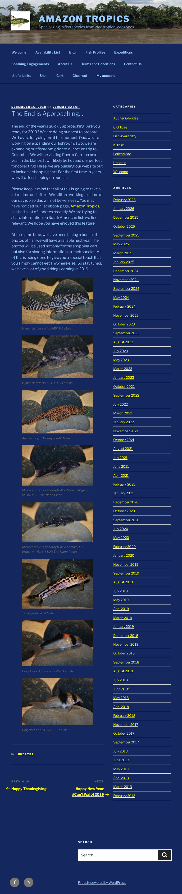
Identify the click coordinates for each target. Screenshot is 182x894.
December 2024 (125, 271)
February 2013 (124, 796)
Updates (26, 754)
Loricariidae (122, 154)
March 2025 (122, 253)
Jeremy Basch (66, 106)
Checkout (80, 76)
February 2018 (124, 715)
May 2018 (121, 698)
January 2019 (123, 626)
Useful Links (21, 76)
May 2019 (121, 600)
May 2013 (121, 769)
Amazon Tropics (84, 19)
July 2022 (120, 404)
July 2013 (120, 751)
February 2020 (124, 547)
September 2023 (126, 333)
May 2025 (121, 244)
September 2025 (126, 235)
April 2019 (121, 609)
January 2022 (123, 422)
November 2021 (125, 431)
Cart (60, 76)
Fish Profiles (95, 52)
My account (105, 76)
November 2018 (125, 644)
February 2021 (124, 484)
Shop (43, 76)
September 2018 (126, 662)
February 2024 (124, 306)
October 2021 (123, 440)
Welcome (18, 52)
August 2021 (123, 449)
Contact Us (132, 64)
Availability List (47, 52)
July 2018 (120, 680)
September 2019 (126, 573)
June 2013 (121, 760)
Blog (73, 52)
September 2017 (126, 742)
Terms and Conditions (98, 64)
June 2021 (121, 466)
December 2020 (126, 502)
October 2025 (124, 226)
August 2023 (123, 342)
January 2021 (123, 493)
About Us (65, 64)
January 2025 (123, 262)
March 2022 (122, 413)
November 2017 (125, 724)
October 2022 (124, 386)
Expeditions (123, 52)
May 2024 (121, 297)
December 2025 (125, 217)
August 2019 (123, 582)
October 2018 (124, 653)
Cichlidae (120, 127)
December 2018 (125, 636)
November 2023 (126, 315)
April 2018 (121, 707)
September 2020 (126, 520)
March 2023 (122, 369)
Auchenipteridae (125, 118)
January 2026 (123, 208)
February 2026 (124, 200)
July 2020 (120, 529)
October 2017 (123, 733)
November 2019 (125, 564)
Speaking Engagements (30, 64)
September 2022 (126, 395)
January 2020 (123, 555)
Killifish (118, 145)
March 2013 (122, 787)
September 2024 (126, 288)
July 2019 (120, 591)
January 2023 (123, 377)
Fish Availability (124, 136)
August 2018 (123, 671)
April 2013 (121, 778)
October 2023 (124, 324)
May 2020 (121, 537)
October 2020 (124, 511)
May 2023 (121, 360)
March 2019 (122, 618)
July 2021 (120, 458)
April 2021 (121, 475)
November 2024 (126, 280)
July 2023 (120, 351)
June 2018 (121, 689)
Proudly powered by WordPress (102, 882)
